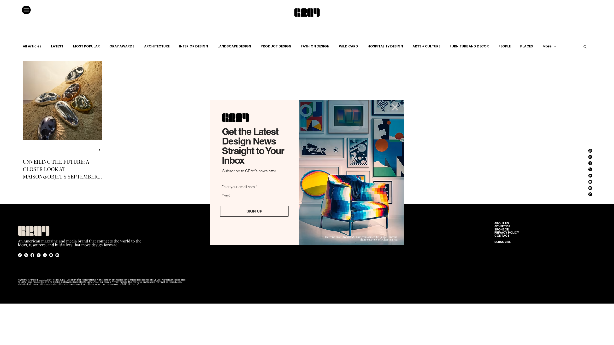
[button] (395, 107)
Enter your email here (238, 187)
